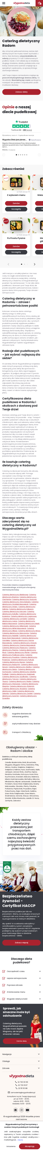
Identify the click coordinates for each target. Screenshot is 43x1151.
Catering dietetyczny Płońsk (18, 652)
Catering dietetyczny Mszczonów (15, 633)
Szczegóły (16, 209)
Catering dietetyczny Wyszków (14, 689)
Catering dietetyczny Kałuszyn (21, 609)
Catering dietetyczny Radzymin (17, 663)
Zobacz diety (21, 92)
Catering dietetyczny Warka (20, 681)
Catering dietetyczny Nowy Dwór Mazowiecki (19, 636)
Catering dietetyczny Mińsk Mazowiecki (19, 627)
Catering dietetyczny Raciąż (13, 662)
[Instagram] (21, 1110)
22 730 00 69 (23, 1082)
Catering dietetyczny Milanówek (15, 626)
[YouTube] (27, 1110)
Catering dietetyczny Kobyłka (18, 612)
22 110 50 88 (22, 1088)
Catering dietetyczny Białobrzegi (15, 594)
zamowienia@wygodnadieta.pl (23, 1092)
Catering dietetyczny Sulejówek (22, 674)
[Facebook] (15, 1110)
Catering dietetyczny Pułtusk (22, 660)
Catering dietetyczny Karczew (14, 611)
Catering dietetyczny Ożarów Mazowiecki (18, 645)
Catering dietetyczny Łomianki (14, 619)
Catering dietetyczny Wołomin (22, 686)
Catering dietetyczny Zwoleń (21, 693)
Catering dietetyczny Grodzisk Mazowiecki (20, 603)
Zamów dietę (21, 1041)
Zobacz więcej (21, 942)
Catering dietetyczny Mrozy (29, 631)
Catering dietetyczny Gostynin (24, 599)
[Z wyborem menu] (16, 187)
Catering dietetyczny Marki (28, 623)
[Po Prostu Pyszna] (16, 230)
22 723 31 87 (23, 1085)
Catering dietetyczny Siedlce (20, 667)
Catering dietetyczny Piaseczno (15, 648)
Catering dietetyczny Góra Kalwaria (16, 602)
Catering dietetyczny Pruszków (17, 656)
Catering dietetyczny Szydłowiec (15, 676)
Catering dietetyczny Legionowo (24, 616)
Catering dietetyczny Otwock (24, 643)
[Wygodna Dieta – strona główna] (21, 3)
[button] (34, 264)
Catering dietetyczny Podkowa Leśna (19, 653)
